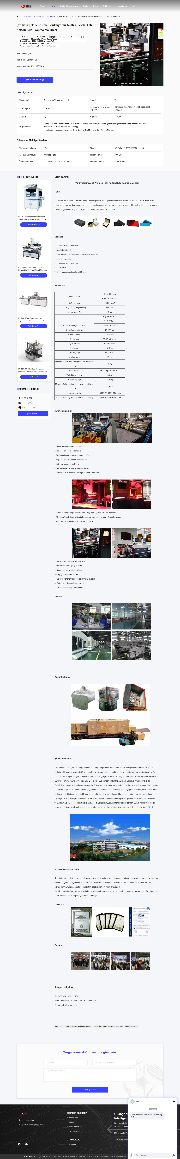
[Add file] (131, 1155)
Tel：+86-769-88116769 (29, 1120)
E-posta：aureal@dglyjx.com (31, 1125)
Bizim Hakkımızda (69, 6)
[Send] (174, 1155)
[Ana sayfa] (26, 6)
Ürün (52, 6)
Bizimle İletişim (90, 6)
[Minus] (173, 1101)
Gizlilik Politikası (30, 1156)
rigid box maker (131, 1026)
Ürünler (28, 16)
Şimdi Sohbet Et (33, 80)
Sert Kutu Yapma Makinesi (43, 16)
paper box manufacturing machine (108, 1026)
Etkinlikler (108, 6)
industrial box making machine (78, 1026)
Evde (42, 6)
